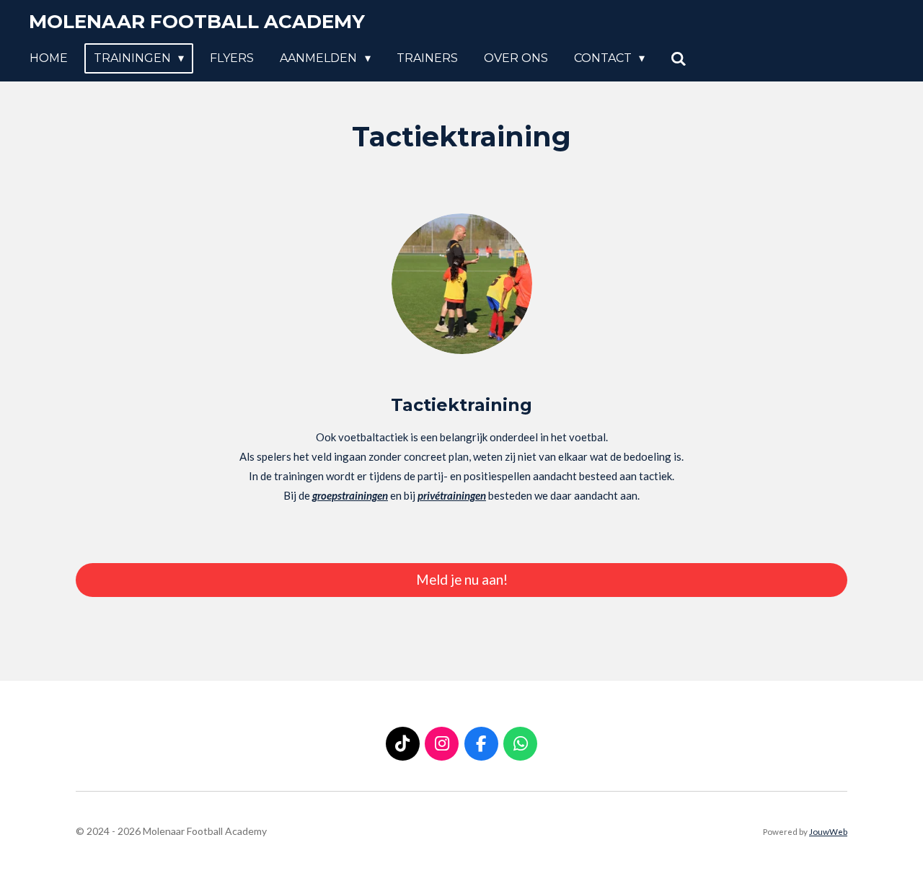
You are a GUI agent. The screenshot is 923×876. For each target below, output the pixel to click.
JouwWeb (828, 831)
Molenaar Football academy (197, 21)
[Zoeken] (678, 58)
